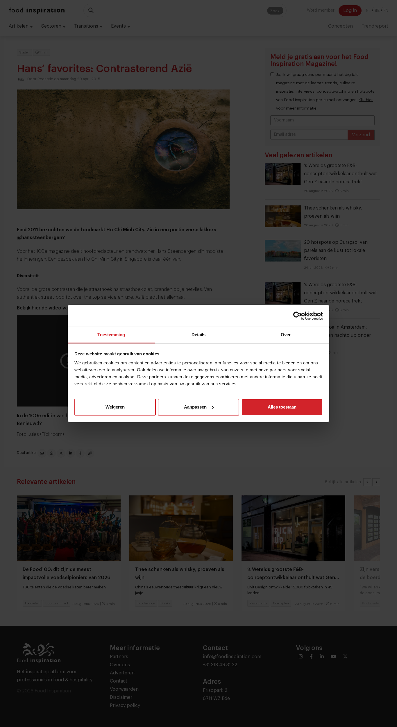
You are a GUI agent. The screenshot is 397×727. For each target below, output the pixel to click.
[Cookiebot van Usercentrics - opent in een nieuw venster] (297, 315)
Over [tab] (286, 334)
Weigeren (115, 406)
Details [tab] (199, 334)
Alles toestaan (282, 406)
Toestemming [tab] (111, 334)
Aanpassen (195, 406)
